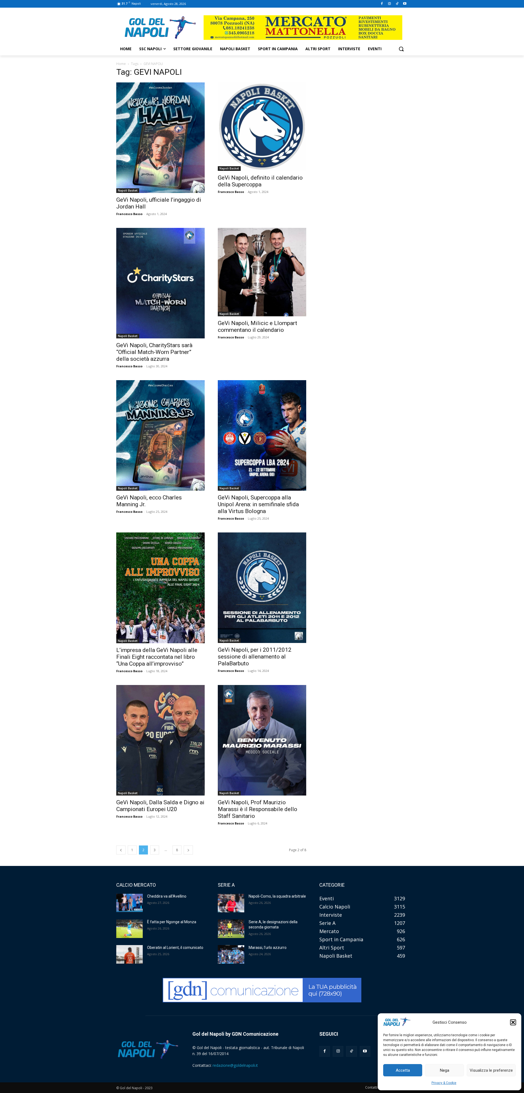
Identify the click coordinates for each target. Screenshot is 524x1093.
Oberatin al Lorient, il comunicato (175, 947)
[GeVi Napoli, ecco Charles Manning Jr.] (160, 435)
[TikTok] (397, 4)
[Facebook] (382, 4)
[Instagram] (389, 4)
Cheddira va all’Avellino (166, 896)
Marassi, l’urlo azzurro (268, 947)
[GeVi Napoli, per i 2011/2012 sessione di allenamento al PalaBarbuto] (262, 587)
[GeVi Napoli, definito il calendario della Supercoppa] (262, 126)
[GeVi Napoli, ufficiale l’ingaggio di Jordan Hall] (160, 137)
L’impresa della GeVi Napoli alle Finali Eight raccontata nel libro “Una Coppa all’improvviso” (156, 657)
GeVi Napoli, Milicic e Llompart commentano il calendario (257, 326)
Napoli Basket (128, 190)
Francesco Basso (129, 214)
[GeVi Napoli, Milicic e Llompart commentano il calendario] (262, 272)
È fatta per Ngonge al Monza (171, 922)
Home (121, 63)
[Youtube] (404, 4)
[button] (513, 1022)
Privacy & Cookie (443, 1083)
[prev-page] (121, 849)
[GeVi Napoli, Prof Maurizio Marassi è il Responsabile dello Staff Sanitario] (262, 740)
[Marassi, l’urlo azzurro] (231, 954)
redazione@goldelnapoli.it (235, 1065)
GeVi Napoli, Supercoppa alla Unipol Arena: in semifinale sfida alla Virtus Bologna (258, 504)
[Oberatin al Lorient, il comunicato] (129, 954)
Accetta (403, 1070)
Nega (444, 1070)
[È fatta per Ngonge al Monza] (129, 928)
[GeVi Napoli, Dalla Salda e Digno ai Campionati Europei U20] (160, 740)
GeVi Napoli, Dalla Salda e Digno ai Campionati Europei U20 (160, 805)
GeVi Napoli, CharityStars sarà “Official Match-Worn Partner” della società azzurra (154, 352)
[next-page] (188, 849)
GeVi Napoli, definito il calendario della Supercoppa (260, 181)
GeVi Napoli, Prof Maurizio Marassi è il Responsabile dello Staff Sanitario (257, 809)
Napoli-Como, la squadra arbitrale (277, 896)
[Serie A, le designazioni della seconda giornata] (231, 928)
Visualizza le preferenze (491, 1070)
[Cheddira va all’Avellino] (129, 903)
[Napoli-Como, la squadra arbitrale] (231, 903)
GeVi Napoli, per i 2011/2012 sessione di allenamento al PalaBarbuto (254, 657)
